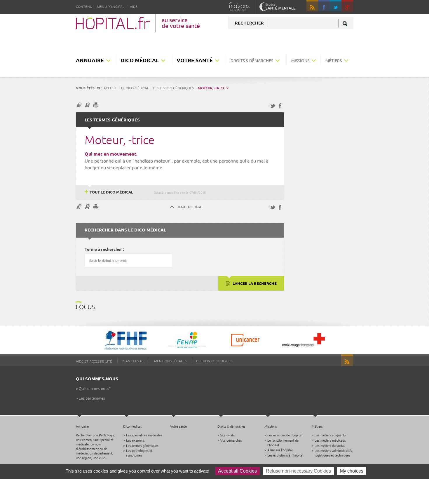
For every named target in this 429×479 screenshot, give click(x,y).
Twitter (335, 6)
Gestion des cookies (214, 360)
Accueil (110, 88)
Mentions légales (170, 360)
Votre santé (195, 60)
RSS (312, 6)
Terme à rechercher (103, 249)
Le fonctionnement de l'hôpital (283, 442)
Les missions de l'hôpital (284, 435)
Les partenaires (92, 398)
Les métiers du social (330, 445)
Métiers (333, 60)
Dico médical (140, 60)
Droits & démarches (252, 60)
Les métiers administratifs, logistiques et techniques (334, 452)
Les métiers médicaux (330, 440)
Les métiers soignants (330, 435)
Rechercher (249, 23)
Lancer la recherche (254, 283)
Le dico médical (135, 88)
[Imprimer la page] (96, 104)
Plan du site (133, 360)
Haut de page (190, 206)
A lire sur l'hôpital (280, 449)
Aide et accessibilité (94, 361)
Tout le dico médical (111, 191)
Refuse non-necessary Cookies (298, 470)
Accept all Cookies (237, 470)
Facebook (324, 6)
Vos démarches (231, 440)
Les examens (135, 440)
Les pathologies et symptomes (139, 452)
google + (349, 8)
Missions (300, 60)
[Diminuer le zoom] (79, 104)
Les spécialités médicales (144, 435)
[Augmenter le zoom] (88, 104)
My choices (351, 470)
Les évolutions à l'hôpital (285, 455)
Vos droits (227, 435)
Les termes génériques (173, 88)
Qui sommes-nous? (95, 388)
